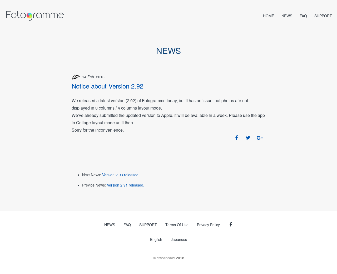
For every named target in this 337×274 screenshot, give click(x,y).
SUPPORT (323, 15)
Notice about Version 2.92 (107, 85)
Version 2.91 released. (125, 185)
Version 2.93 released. (121, 174)
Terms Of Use (177, 224)
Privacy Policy (208, 224)
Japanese (179, 239)
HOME (268, 15)
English (156, 239)
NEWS (286, 15)
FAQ (303, 15)
